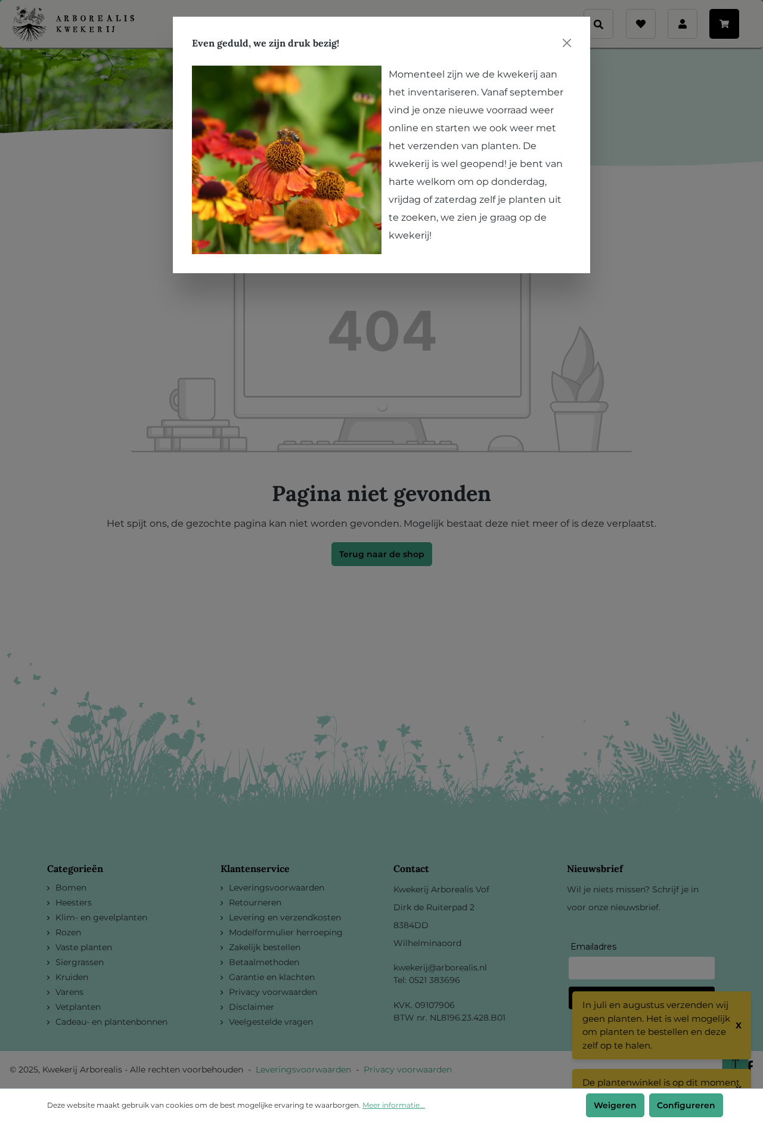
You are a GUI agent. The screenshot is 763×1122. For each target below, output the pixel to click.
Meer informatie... (393, 1105)
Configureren (686, 1105)
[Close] (567, 43)
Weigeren (615, 1105)
